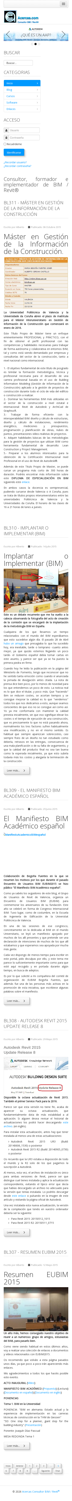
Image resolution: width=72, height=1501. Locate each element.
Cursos (10, 96)
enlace (26, 482)
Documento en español (18, 1392)
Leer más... (13, 770)
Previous (9, 34)
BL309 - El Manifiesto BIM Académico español (32, 793)
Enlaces (11, 109)
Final (58, 1471)
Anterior (19, 1466)
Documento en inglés (48, 1392)
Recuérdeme (14, 144)
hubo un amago (14, 643)
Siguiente (45, 1471)
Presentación (33, 1425)
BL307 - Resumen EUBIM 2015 (35, 1252)
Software (11, 102)
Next (62, 34)
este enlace (19, 1195)
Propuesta (49, 1388)
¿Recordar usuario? (15, 162)
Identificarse (14, 152)
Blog (9, 89)
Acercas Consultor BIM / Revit (40, 1491)
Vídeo (31, 1383)
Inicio (9, 83)
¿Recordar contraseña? (17, 166)
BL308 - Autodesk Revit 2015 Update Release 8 (35, 1023)
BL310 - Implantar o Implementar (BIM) (26, 530)
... (51, 1466)
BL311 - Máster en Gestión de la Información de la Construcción (33, 208)
